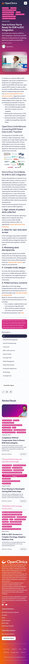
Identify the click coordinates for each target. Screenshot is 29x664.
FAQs (24, 649)
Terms (20, 649)
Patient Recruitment (8, 365)
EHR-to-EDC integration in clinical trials (12, 425)
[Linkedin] (3, 605)
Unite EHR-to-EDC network (8, 18)
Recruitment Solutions (8, 634)
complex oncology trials (8, 517)
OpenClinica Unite (20, 14)
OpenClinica (5, 521)
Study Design (6, 372)
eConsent (4, 615)
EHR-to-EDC (13, 8)
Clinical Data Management (10, 339)
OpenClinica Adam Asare (19, 430)
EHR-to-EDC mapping (17, 467)
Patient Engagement (8, 361)
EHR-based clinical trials (19, 465)
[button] (7, 391)
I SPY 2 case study (6, 427)
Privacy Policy (6, 649)
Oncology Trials (7, 357)
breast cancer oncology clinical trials (12, 514)
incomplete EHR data (18, 470)
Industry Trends (7, 354)
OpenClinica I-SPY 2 (6, 526)
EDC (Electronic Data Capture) (10, 612)
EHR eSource (5, 8)
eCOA (3, 618)
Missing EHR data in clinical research (11, 481)
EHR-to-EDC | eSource (9, 350)
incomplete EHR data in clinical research (12, 472)
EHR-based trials (6, 467)
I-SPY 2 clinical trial (7, 430)
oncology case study (20, 519)
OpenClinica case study (15, 521)
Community (6, 347)
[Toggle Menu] (25, 3)
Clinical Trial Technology (9, 343)
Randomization (6, 620)
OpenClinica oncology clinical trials (11, 529)
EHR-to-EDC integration (8, 12)
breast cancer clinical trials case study (12, 512)
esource (18, 12)
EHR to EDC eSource (7, 420)
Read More (23, 454)
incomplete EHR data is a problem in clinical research (14, 475)
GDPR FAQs (6, 652)
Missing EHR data (6, 478)
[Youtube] (6, 605)
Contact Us (23, 652)
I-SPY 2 (14, 427)
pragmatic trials (6, 483)
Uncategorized (7, 375)
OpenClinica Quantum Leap (8, 432)
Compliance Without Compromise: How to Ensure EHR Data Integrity (13, 440)
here (22, 313)
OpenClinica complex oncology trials (11, 524)
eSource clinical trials (7, 14)
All (3, 336)
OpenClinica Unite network (8, 16)
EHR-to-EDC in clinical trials (9, 10)
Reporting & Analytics (8, 626)
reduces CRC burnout (15, 262)
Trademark (14, 649)
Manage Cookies (15, 652)
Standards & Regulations (10, 368)
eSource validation (7, 470)
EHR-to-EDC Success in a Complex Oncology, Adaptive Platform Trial (14, 537)
